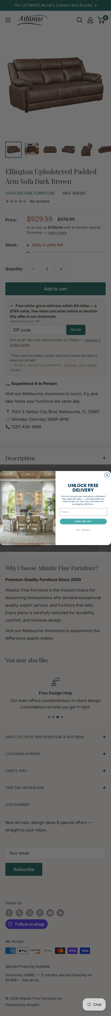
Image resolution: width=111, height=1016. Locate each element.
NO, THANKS (83, 530)
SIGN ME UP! (83, 521)
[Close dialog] (107, 474)
